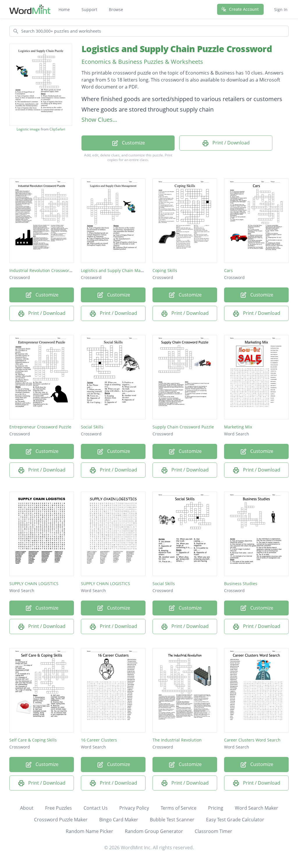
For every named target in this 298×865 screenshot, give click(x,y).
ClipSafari (57, 129)
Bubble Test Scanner (172, 819)
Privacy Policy (134, 808)
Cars (228, 270)
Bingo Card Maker (118, 819)
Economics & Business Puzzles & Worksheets (142, 62)
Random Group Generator (154, 831)
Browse (116, 9)
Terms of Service (178, 808)
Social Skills (92, 427)
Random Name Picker (89, 831)
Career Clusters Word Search (252, 740)
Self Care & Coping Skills (33, 740)
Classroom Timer (213, 831)
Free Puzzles (58, 808)
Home (64, 9)
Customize (133, 143)
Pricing (215, 808)
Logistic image (28, 129)
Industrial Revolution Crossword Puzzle (47, 270)
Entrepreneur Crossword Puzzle (40, 427)
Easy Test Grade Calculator (235, 819)
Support (89, 9)
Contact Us (96, 808)
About (26, 808)
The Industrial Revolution (177, 740)
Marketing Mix (238, 427)
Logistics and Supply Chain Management (120, 270)
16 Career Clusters (99, 740)
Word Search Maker (256, 808)
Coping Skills (164, 270)
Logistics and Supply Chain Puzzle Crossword (176, 49)
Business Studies (240, 583)
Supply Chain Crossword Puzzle (183, 427)
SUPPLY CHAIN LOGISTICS (33, 583)
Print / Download (230, 143)
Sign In (281, 9)
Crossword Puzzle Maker (61, 819)
